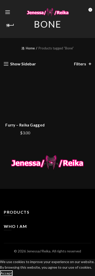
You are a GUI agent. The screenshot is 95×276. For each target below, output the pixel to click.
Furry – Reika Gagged (25, 125)
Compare (41, 91)
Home (30, 48)
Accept (6, 273)
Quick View (41, 100)
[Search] (16, 12)
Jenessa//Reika (38, 251)
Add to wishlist (41, 82)
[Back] (10, 25)
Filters (80, 63)
